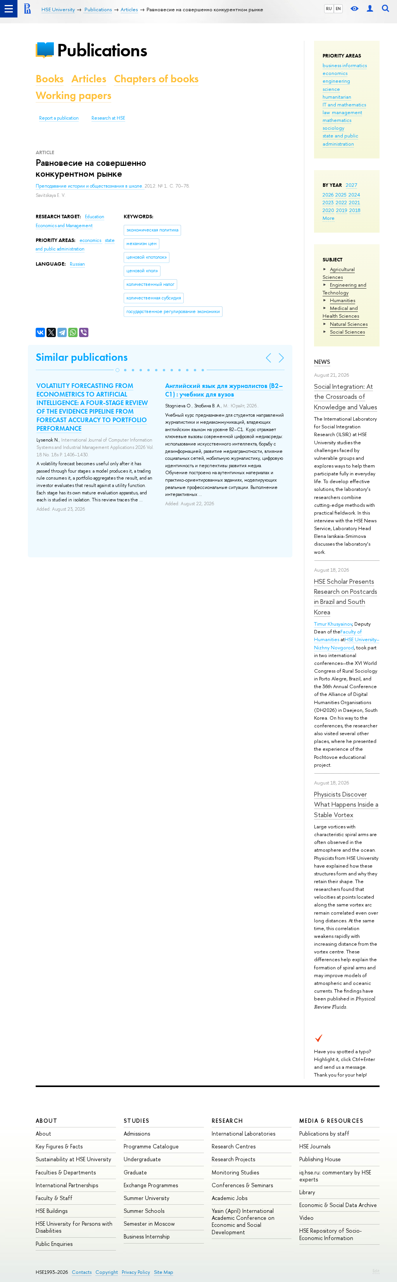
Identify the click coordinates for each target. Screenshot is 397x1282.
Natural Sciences (349, 323)
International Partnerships (67, 1185)
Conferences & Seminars (242, 1185)
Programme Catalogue (151, 1146)
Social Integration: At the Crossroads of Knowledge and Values (345, 396)
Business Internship (147, 1236)
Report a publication (59, 118)
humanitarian (337, 96)
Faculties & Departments (66, 1172)
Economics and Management (64, 226)
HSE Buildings (51, 1210)
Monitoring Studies (235, 1172)
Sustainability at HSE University (73, 1159)
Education (94, 217)
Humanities (342, 300)
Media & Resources (331, 1120)
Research (227, 1120)
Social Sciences (347, 331)
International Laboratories (243, 1133)
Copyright (106, 1272)
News (322, 362)
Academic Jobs (229, 1198)
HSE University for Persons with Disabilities (74, 1227)
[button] (117, 370)
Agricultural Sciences (339, 273)
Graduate (135, 1172)
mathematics (337, 120)
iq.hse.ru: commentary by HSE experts (335, 1176)
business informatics (345, 65)
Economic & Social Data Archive (338, 1205)
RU (329, 8)
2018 (355, 210)
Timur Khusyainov (333, 623)
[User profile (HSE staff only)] (370, 8)
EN (338, 8)
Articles (88, 78)
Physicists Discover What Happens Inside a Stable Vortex (346, 804)
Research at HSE (108, 118)
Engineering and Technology (344, 288)
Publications (102, 50)
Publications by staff (324, 1133)
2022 (341, 202)
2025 (341, 194)
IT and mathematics (344, 104)
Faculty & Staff (54, 1198)
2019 (341, 210)
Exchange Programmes (151, 1185)
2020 (328, 210)
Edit (376, 1270)
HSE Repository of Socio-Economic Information (330, 1234)
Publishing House (320, 1159)
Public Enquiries (54, 1243)
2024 (354, 194)
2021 (354, 202)
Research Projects (233, 1159)
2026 (328, 194)
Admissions (137, 1133)
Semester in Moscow (149, 1223)
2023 (328, 202)
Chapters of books (156, 78)
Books (50, 78)
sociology (333, 127)
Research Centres (233, 1146)
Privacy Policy (136, 1272)
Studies (137, 1120)
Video (306, 1217)
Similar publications (82, 357)
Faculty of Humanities (338, 635)
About (46, 1120)
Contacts (81, 1272)
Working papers (73, 95)
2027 (351, 184)
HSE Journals (314, 1146)
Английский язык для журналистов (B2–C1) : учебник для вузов (224, 389)
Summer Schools (144, 1210)
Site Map (163, 1272)
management (347, 112)
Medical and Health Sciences (341, 311)
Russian (77, 264)
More (329, 217)
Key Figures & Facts (59, 1146)
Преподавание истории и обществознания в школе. (90, 186)
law (326, 112)
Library (307, 1192)
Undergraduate (142, 1159)
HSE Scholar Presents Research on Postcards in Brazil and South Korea (345, 596)
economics (335, 73)
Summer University (146, 1198)
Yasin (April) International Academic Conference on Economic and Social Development (243, 1221)
